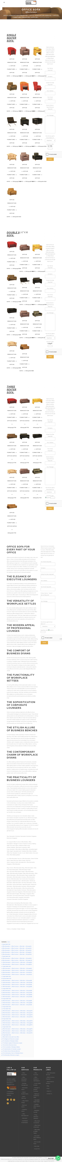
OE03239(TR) (37, 427)
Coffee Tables (25, 849)
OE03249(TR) (24, 462)
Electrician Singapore (12, 838)
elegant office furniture (12, 585)
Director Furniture (27, 843)
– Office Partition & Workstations (37, 1079)
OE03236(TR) (24, 427)
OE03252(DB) (17, 334)
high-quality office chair (12, 797)
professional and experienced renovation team (20, 819)
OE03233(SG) (17, 76)
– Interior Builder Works (24, 1092)
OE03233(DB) (17, 268)
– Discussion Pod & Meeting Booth (37, 1137)
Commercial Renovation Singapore (15, 897)
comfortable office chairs (31, 810)
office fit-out (30, 817)
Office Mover (51, 58)
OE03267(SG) (17, 216)
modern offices (30, 639)
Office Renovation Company (19, 877)
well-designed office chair (29, 668)
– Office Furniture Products (50, 1078)
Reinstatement (22, 862)
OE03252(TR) (37, 462)
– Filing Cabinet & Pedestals (36, 1116)
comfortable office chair (12, 621)
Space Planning (14, 860)
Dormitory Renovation (27, 882)
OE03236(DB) (29, 271)
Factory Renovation (17, 884)
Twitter (18, 929)
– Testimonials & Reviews (50, 1082)
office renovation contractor (25, 828)
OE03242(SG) (17, 111)
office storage (16, 613)
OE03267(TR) (12, 533)
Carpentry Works (14, 862)
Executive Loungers (22, 579)
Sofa (8, 76)
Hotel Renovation (26, 884)
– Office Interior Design (25, 1101)
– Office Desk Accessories (37, 1121)
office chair (29, 594)
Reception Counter (17, 853)
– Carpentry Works (24, 1110)
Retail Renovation (17, 882)
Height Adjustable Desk (15, 851)
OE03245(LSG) (30, 111)
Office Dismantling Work (28, 888)
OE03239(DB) (42, 271)
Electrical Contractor (12, 921)
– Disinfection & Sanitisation (24, 1121)
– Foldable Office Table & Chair (37, 1106)
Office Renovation (50, 54)
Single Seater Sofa (11, 38)
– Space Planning (23, 1097)
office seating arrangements (27, 591)
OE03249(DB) (42, 304)
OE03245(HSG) (43, 111)
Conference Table (22, 845)
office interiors (29, 744)
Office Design (22, 893)
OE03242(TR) (12, 462)
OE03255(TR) (12, 497)
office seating (10, 563)
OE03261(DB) (42, 337)
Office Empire (10, 903)
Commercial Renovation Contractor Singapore (24, 895)
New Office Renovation (16, 888)
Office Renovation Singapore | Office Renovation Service (27, 15)
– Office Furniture (36, 1073)
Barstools (12, 849)
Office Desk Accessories (21, 847)
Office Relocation (16, 864)
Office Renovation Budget (16, 873)
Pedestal (13, 847)
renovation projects (25, 917)
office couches (25, 688)
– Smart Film (37, 1148)
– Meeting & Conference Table (36, 1095)
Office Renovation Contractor (19, 886)
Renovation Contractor (14, 836)
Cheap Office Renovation (28, 873)
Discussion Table (14, 845)
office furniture (17, 564)
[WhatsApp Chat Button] (58, 1158)
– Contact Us (49, 1093)
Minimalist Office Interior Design (17, 871)
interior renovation (14, 817)
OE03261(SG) (42, 181)
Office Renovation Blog (18, 867)
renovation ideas (26, 815)
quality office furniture (32, 808)
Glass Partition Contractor (20, 890)
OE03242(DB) (17, 301)
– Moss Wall (36, 1146)
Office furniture (10, 557)
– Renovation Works (24, 1088)
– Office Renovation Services (50, 1073)
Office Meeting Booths (15, 854)
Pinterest (23, 929)
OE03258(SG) (29, 181)
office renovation (23, 559)
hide (8, 941)
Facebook (14, 929)
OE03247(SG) (17, 146)
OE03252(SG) (42, 146)
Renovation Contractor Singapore (28, 836)
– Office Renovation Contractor (24, 1079)
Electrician (25, 919)
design (15, 906)
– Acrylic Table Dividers (37, 1084)
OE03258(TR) (24, 497)
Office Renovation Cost (16, 879)
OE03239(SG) (42, 76)
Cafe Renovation (25, 880)
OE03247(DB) (29, 304)
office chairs (24, 773)
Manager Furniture (18, 843)
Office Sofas (18, 849)
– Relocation (24, 1118)
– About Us (48, 1091)
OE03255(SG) (17, 181)
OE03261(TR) (37, 497)
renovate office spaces (14, 825)
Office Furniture (50, 52)
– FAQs (47, 1088)
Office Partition (24, 841)
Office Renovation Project (22, 875)
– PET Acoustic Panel (37, 1142)
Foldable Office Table (27, 851)
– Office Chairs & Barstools (37, 1126)
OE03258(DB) (29, 337)
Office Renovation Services (29, 891)
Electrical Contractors (17, 919)
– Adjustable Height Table (36, 1100)
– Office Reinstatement (24, 1114)
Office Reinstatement (50, 56)
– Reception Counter (36, 1111)
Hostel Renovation (16, 880)
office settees (10, 694)
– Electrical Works (24, 1106)
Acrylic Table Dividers (27, 853)
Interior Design (21, 860)
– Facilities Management (24, 1084)
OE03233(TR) (12, 427)
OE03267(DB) (29, 370)
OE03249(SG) (29, 146)
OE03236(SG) (29, 76)
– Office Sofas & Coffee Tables (37, 1131)
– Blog (47, 1086)
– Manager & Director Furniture (37, 1089)
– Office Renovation (24, 1073)
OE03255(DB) (17, 367)
